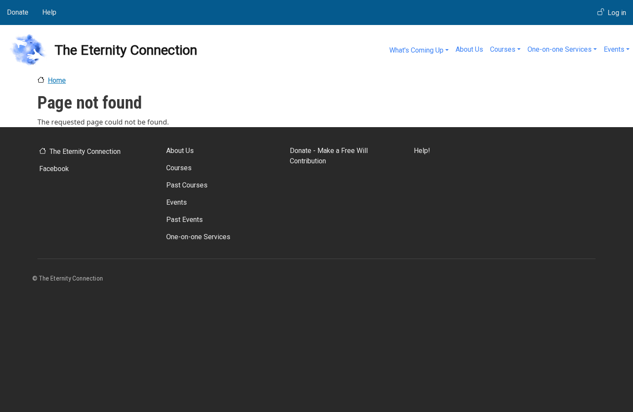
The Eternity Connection (85, 151)
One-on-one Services (560, 49)
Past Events (184, 219)
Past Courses (187, 185)
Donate (17, 12)
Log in (617, 13)
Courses (502, 49)
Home (57, 80)
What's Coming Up (416, 50)
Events (614, 49)
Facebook (54, 169)
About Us (469, 49)
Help (49, 12)
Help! (422, 151)
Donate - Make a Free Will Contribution (329, 156)
